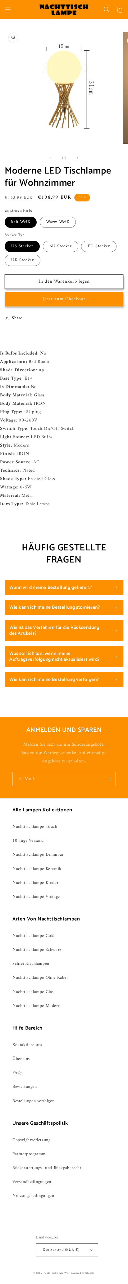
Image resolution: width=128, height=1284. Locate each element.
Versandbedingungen (31, 1182)
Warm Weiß (57, 222)
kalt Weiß (20, 222)
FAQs (17, 1073)
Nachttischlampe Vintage (36, 897)
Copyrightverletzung (31, 1140)
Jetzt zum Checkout (64, 299)
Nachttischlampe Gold (33, 936)
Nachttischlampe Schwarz (37, 950)
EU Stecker (99, 246)
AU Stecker (60, 246)
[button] (8, 9)
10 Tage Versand (28, 841)
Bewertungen (24, 1087)
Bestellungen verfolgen (33, 1101)
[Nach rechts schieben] (78, 158)
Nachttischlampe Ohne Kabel (40, 978)
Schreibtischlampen (30, 964)
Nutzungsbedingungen (33, 1196)
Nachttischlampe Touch (34, 827)
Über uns (21, 1059)
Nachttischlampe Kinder (35, 883)
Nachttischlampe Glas (33, 992)
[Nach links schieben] (50, 158)
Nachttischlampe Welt (56, 1273)
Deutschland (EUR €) (61, 1249)
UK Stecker (22, 260)
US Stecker (22, 246)
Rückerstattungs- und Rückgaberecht (46, 1168)
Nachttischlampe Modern (36, 1006)
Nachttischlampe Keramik (37, 869)
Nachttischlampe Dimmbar (38, 854)
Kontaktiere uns (27, 1045)
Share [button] (17, 318)
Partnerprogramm (29, 1154)
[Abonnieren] (108, 779)
